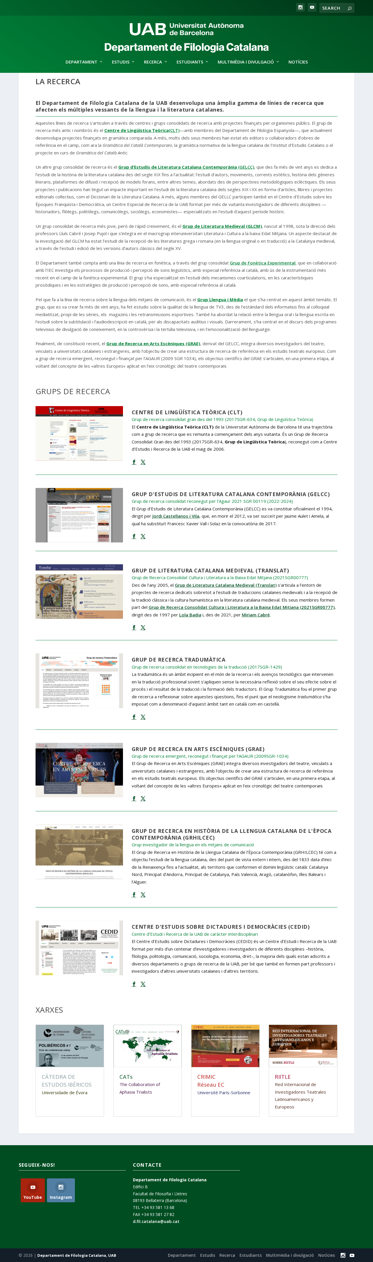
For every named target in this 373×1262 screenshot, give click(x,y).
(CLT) (142, 130)
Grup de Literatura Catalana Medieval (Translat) (226, 585)
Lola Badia (190, 615)
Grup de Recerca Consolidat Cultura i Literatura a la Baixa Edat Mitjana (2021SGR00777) (242, 607)
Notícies (298, 62)
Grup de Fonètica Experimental (262, 263)
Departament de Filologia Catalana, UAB (76, 1255)
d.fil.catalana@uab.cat (156, 1221)
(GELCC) (186, 167)
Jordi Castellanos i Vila (175, 516)
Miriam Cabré (256, 615)
